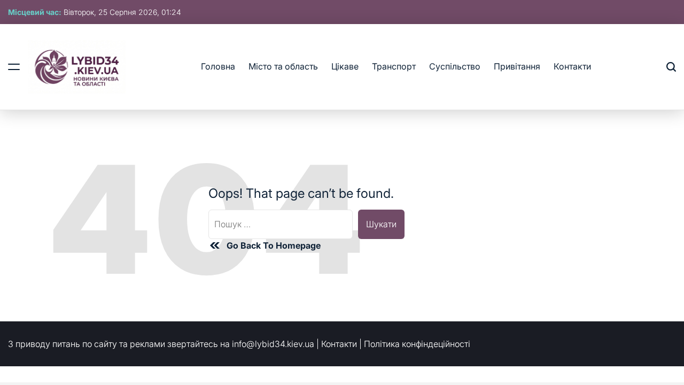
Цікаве (345, 66)
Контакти (572, 66)
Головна (218, 66)
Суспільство (454, 66)
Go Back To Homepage (274, 245)
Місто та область (283, 66)
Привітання (517, 66)
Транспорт (394, 66)
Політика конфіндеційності (417, 343)
